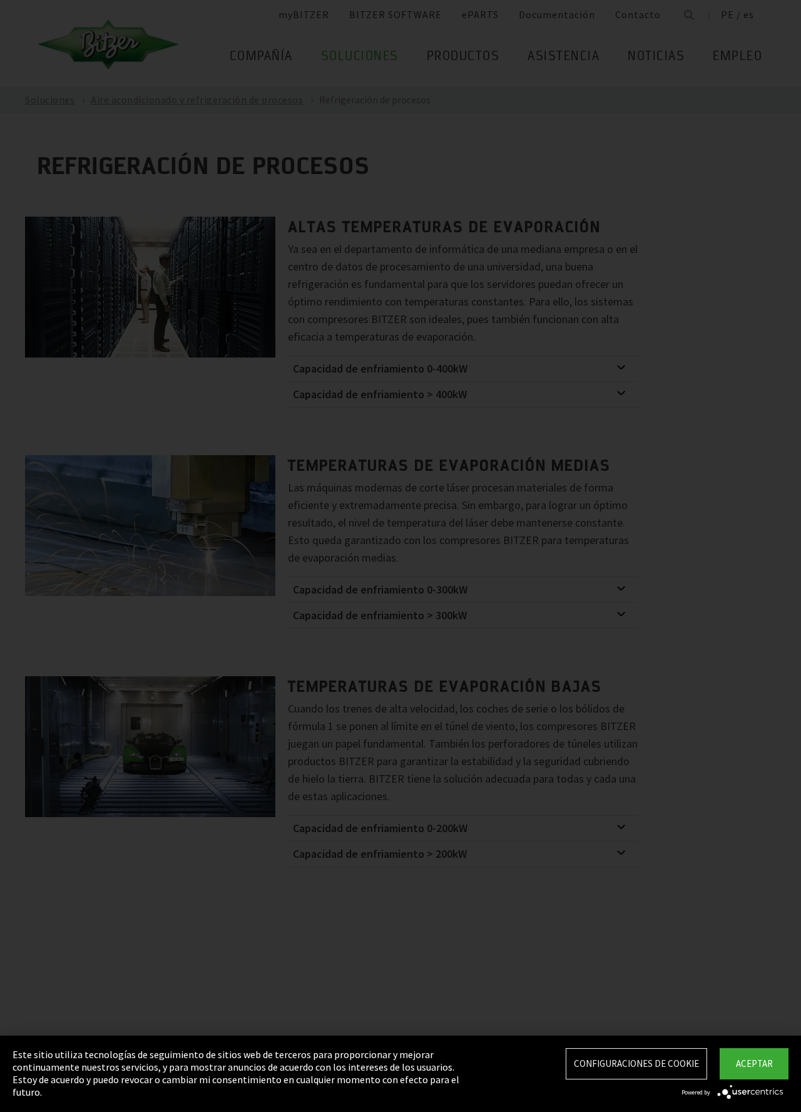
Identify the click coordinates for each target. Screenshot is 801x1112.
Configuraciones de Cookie (636, 1063)
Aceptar (754, 1063)
